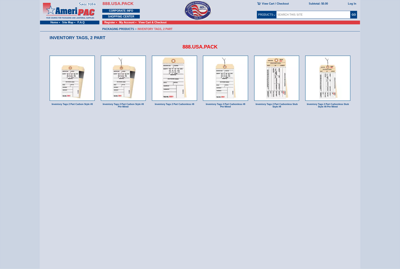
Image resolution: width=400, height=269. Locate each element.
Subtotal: (318, 3)
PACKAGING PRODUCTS (118, 29)
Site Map (67, 22)
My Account (126, 22)
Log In (352, 3)
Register (109, 22)
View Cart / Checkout (275, 3)
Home (54, 22)
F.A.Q (81, 22)
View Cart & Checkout (152, 22)
